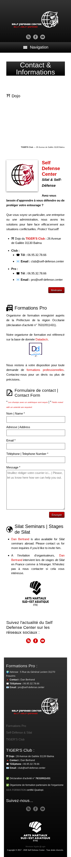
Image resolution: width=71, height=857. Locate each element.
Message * (13, 467)
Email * (11, 440)
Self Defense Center (51, 168)
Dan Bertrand (20, 539)
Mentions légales (32, 847)
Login (43, 847)
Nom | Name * (15, 413)
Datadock (42, 339)
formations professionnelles (45, 369)
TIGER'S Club (35, 238)
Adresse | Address (18, 427)
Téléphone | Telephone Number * (27, 453)
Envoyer (57, 514)
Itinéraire (56, 290)
